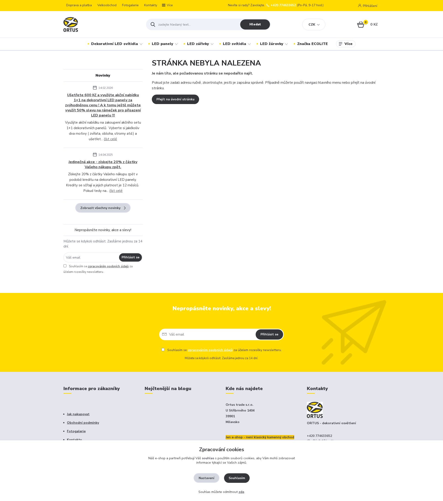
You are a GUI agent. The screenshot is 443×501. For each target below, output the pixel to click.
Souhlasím (237, 478)
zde (241, 492)
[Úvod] (100, 24)
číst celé (110, 139)
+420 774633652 (283, 5)
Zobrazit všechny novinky (100, 208)
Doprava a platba (79, 5)
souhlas (208, 458)
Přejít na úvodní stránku (175, 99)
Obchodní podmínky (83, 422)
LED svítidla (234, 43)
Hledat (255, 24)
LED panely (162, 43)
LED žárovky (271, 43)
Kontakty (150, 5)
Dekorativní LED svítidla (114, 43)
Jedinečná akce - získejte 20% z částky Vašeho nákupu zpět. (103, 164)
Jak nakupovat (78, 414)
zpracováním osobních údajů (108, 266)
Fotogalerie (130, 5)
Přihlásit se (130, 257)
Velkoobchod (107, 5)
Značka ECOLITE (312, 43)
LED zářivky (198, 43)
